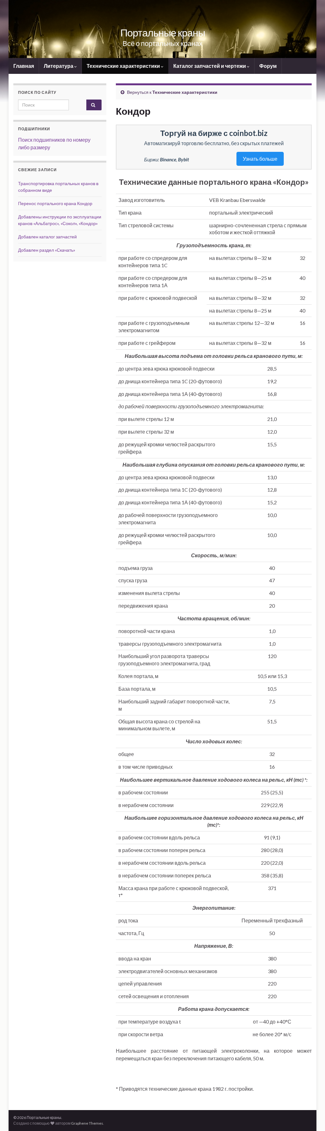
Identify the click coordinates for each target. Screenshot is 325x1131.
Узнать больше (260, 159)
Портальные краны (162, 32)
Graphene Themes (87, 1123)
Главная (23, 66)
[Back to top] (311, 1117)
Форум (268, 66)
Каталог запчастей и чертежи (210, 66)
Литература (59, 66)
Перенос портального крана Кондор (55, 203)
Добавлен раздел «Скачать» (46, 250)
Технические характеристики (124, 66)
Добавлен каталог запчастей (47, 236)
